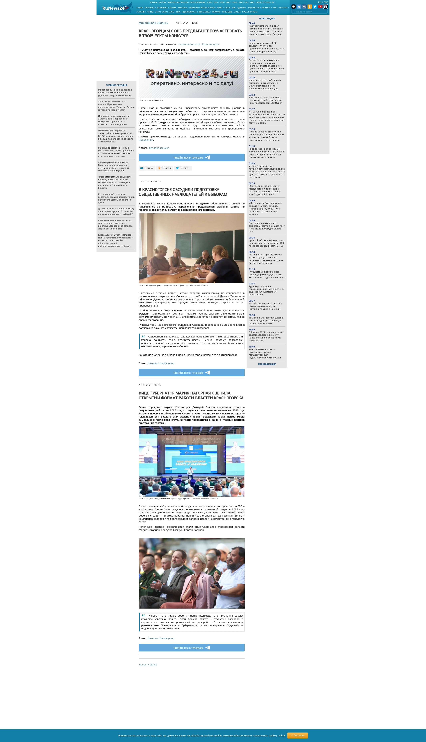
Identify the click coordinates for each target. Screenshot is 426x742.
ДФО (252, 2)
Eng (326, 2)
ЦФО (216, 2)
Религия (140, 12)
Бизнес (173, 8)
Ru (319, 2)
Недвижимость (189, 12)
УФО (240, 2)
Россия (153, 2)
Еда (233, 8)
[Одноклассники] (165, 166)
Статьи (237, 12)
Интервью (227, 12)
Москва (162, 2)
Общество (194, 8)
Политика (150, 8)
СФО (246, 2)
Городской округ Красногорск (199, 44)
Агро (157, 12)
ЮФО (228, 2)
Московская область (178, 2)
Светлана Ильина (158, 147)
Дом (178, 12)
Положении (146, 139)
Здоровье (241, 8)
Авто (275, 8)
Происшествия (208, 8)
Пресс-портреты (249, 12)
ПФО (222, 2)
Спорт (227, 8)
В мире (139, 8)
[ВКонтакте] (146, 166)
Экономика (162, 8)
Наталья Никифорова (161, 363)
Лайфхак (216, 12)
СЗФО (209, 2)
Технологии (254, 8)
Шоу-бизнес (204, 12)
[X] (183, 166)
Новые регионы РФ (265, 2)
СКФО (234, 2)
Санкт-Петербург (197, 2)
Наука (219, 8)
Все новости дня (267, 363)
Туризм (149, 12)
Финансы (182, 8)
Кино (164, 12)
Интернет (266, 8)
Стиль (171, 12)
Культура (283, 8)
